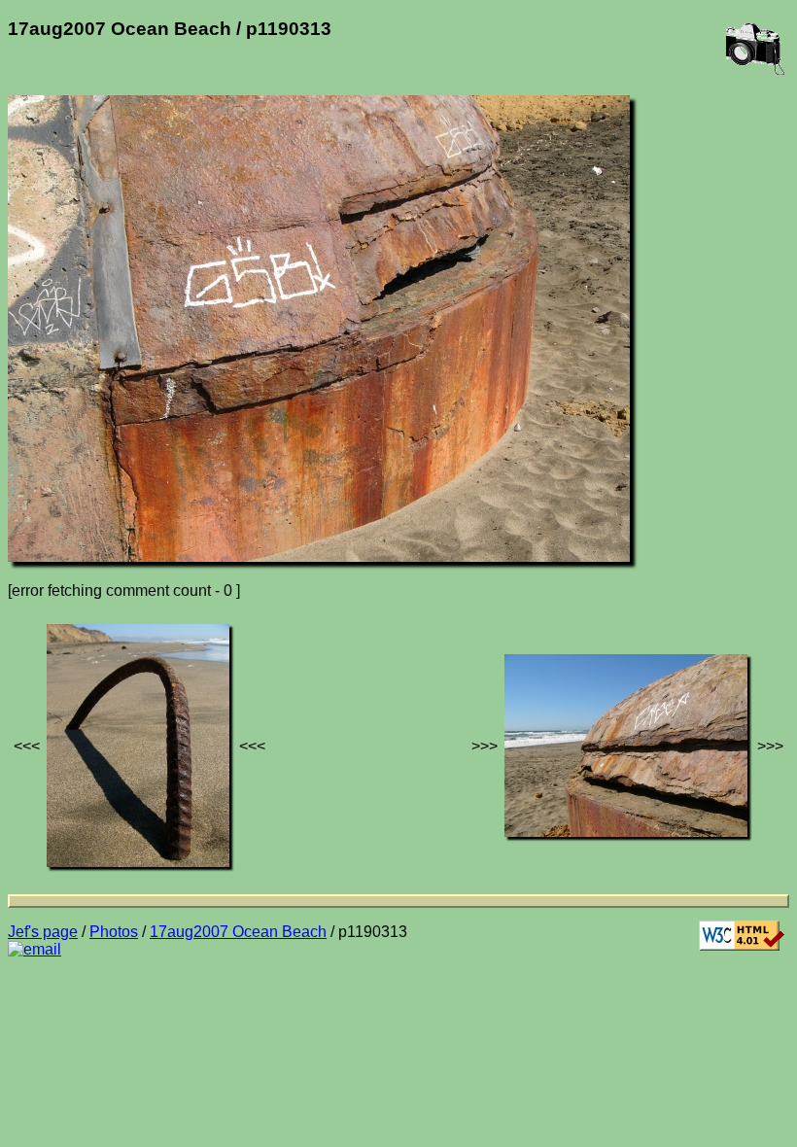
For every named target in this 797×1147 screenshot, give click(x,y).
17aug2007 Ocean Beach (238, 931)
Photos (113, 931)
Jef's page (43, 931)
